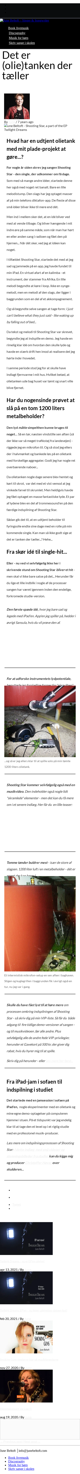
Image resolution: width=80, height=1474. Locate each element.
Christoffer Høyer (38, 1163)
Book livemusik (18, 28)
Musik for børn (18, 38)
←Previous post (11, 1441)
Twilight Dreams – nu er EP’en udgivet (22, 1261)
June (12, 122)
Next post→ (32, 1441)
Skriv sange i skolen (22, 43)
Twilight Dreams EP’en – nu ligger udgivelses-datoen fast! (33, 1310)
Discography (17, 33)
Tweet (16, 1204)
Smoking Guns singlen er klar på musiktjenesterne (29, 1359)
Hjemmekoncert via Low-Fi (16, 1409)
